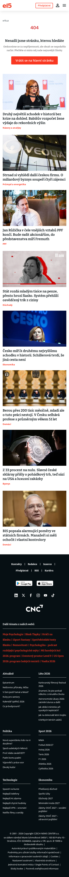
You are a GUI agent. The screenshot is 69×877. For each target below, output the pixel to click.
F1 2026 (42, 759)
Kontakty (16, 564)
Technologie (10, 779)
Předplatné (22, 570)
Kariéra (49, 570)
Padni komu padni (12, 757)
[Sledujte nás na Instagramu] (38, 595)
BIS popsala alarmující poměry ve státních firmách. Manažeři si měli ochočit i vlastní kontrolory (30, 535)
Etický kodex (17, 868)
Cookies (54, 856)
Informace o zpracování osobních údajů (28, 856)
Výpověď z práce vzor (13, 762)
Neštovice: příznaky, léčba (15, 687)
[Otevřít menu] (64, 5)
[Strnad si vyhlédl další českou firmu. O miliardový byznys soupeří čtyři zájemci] (34, 153)
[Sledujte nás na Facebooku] (30, 595)
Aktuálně (8, 673)
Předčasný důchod (48, 788)
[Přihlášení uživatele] (57, 5)
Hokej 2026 (44, 749)
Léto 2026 (44, 673)
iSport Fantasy (21, 639)
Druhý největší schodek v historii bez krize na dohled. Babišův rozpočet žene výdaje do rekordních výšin (33, 118)
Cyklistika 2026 (46, 768)
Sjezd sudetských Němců (15, 748)
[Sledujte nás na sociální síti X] (23, 595)
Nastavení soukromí (22, 860)
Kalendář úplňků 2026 (13, 701)
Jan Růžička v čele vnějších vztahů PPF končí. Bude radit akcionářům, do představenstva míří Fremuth (33, 234)
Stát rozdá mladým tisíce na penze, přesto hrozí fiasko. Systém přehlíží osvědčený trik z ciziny (30, 295)
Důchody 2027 (46, 798)
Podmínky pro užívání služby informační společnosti (33, 852)
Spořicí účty (44, 793)
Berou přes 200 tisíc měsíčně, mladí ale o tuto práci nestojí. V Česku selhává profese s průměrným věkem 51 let (33, 414)
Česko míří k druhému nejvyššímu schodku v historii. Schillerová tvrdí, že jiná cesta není (33, 355)
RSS (36, 570)
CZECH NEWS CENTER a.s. (46, 833)
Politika (7, 731)
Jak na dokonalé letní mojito (52, 715)
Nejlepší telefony (11, 793)
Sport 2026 (45, 731)
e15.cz (6, 20)
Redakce (32, 564)
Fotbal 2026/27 (46, 744)
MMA (41, 740)
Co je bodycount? (11, 706)
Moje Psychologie (13, 634)
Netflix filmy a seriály (13, 812)
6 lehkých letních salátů (50, 719)
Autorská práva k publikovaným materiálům (34, 848)
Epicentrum (8, 682)
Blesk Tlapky (32, 634)
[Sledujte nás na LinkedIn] (16, 595)
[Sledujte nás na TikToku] (53, 595)
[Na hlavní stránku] (7, 5)
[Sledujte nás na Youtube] (45, 595)
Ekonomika (45, 779)
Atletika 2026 (45, 763)
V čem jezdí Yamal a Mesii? (16, 692)
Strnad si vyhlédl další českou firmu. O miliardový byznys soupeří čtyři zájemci (34, 177)
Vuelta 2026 (48, 661)
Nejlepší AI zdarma (12, 798)
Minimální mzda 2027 (49, 803)
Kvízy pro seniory (11, 696)
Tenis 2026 (44, 754)
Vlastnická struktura (45, 860)
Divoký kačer (9, 767)
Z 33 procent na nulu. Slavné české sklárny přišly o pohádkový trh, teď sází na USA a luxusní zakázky (33, 474)
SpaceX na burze (11, 788)
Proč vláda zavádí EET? (14, 752)
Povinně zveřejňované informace (42, 868)
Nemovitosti (20, 645)
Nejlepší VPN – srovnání (14, 807)
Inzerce (47, 564)
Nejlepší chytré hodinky (14, 803)
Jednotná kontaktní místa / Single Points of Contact (33, 864)
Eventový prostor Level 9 (36, 655)
